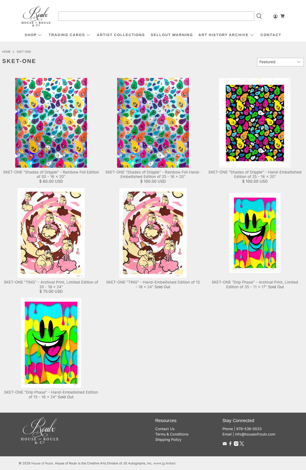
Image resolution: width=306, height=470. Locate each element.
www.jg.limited (164, 463)
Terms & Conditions (171, 434)
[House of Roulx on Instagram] (236, 444)
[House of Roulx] (36, 16)
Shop (31, 35)
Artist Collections (121, 35)
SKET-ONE (24, 51)
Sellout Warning (172, 35)
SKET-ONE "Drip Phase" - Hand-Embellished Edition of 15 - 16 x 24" (51, 394)
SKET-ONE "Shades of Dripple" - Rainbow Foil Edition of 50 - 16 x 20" (51, 174)
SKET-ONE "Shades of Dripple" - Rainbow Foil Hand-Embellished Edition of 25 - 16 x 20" (152, 174)
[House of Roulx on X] (241, 444)
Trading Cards (67, 35)
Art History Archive (223, 35)
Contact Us (165, 429)
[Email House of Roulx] (224, 444)
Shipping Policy (168, 439)
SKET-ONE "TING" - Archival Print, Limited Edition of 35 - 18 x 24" (51, 284)
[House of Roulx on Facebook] (230, 444)
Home (6, 51)
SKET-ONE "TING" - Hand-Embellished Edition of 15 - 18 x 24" (153, 284)
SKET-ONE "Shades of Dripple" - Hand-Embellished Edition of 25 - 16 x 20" (255, 174)
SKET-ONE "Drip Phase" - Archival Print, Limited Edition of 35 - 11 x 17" (255, 284)
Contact (271, 35)
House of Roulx (42, 463)
